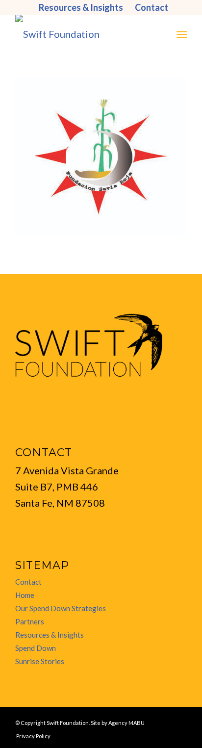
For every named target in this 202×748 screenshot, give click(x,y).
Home (24, 595)
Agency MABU (126, 723)
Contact (28, 581)
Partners (29, 621)
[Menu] (182, 34)
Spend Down (35, 648)
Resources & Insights (49, 634)
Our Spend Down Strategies (60, 608)
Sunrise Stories (39, 661)
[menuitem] (81, 7)
